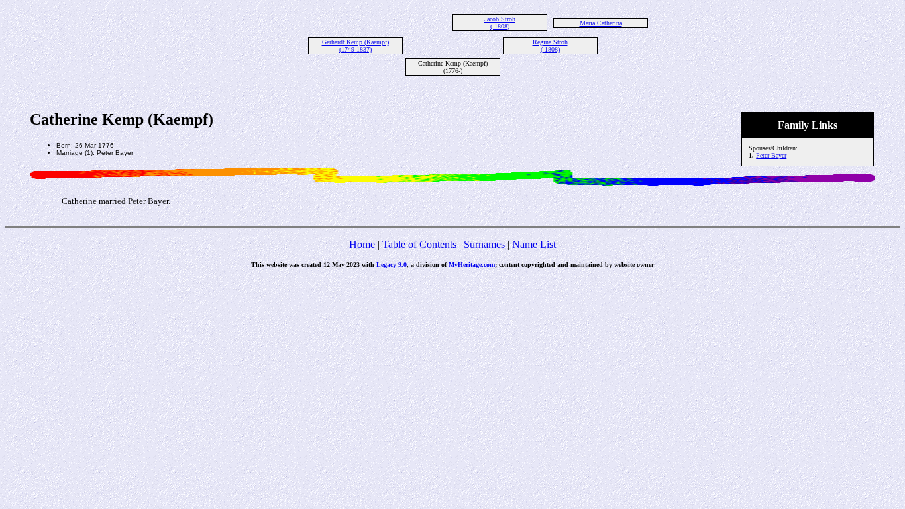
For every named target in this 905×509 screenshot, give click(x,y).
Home (362, 244)
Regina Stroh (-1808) (550, 45)
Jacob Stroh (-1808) (499, 22)
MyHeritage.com (472, 264)
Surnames (484, 244)
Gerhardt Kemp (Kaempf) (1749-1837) (355, 45)
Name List (534, 244)
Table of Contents (419, 244)
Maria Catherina (601, 23)
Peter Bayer (771, 155)
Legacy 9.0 (391, 264)
